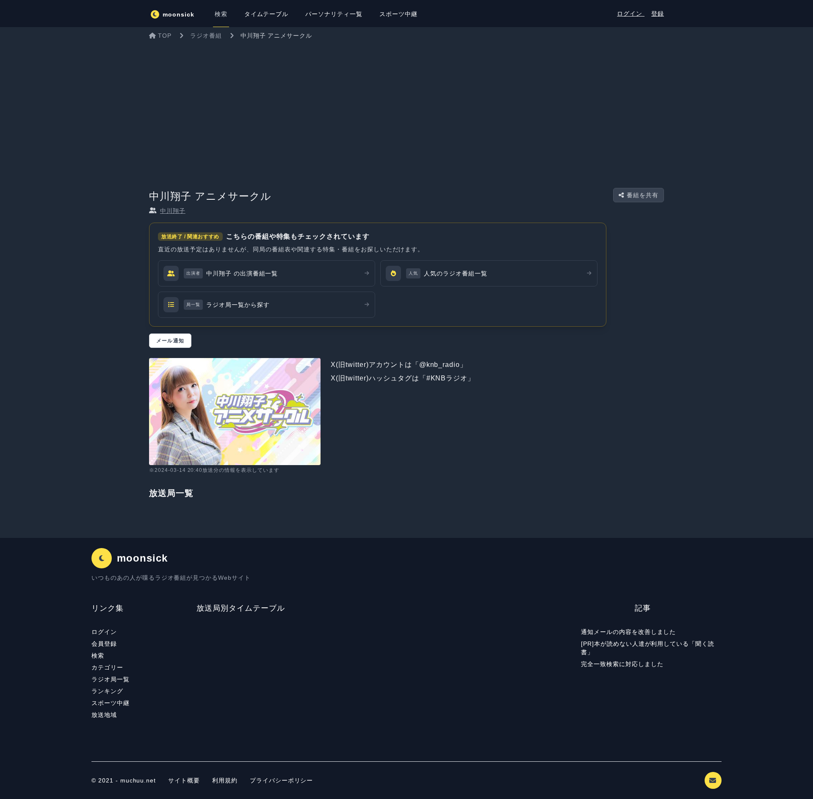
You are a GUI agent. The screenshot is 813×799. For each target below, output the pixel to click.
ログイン (630, 13)
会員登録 (104, 643)
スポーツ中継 (110, 703)
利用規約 (226, 780)
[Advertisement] (406, 107)
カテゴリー (107, 667)
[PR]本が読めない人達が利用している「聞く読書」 (647, 648)
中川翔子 (172, 210)
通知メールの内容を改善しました (628, 631)
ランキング (107, 691)
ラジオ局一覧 (110, 679)
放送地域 (104, 714)
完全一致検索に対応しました (622, 664)
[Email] (713, 780)
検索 (97, 655)
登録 (657, 13)
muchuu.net (138, 780)
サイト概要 (184, 780)
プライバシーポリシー (281, 780)
